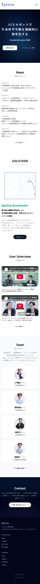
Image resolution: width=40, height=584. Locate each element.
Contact (4, 565)
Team (3, 556)
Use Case (4, 544)
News (3, 538)
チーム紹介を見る (18, 468)
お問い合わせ (10, 48)
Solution (4, 541)
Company (5, 562)
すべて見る (19, 142)
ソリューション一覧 (28, 48)
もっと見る (19, 326)
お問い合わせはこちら (19, 505)
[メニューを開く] (36, 5)
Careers (4, 559)
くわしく (19, 237)
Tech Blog (5, 547)
